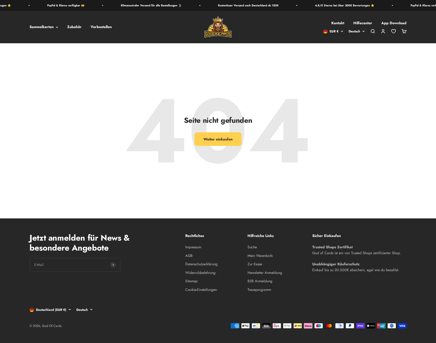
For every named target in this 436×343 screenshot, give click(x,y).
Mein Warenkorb (260, 255)
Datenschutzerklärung (201, 264)
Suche (252, 247)
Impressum (193, 247)
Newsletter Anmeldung (265, 272)
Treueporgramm (259, 289)
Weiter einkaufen (218, 139)
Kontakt (337, 23)
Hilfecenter (362, 23)
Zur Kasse (255, 264)
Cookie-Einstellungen (201, 289)
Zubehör (74, 27)
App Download (393, 23)
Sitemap (191, 281)
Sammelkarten (42, 27)
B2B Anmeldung (260, 281)
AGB (189, 255)
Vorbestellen (101, 27)
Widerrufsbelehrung (200, 272)
